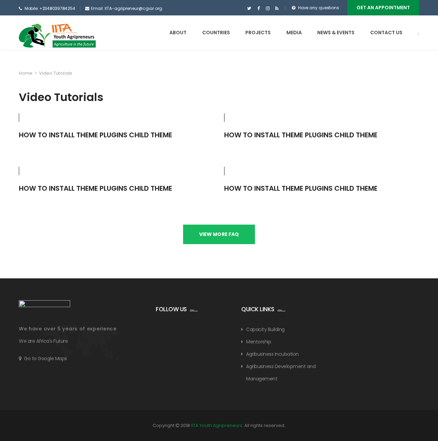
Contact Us (386, 32)
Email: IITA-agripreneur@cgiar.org (126, 8)
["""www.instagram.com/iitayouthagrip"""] (267, 8)
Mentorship (258, 341)
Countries (216, 32)
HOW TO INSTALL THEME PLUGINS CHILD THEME (95, 135)
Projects (258, 32)
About (177, 32)
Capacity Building (265, 329)
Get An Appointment (383, 7)
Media (294, 32)
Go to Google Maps (45, 358)
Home (26, 73)
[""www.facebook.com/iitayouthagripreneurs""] (258, 8)
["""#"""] (277, 8)
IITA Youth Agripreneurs (216, 425)
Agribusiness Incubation (272, 354)
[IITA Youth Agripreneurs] (57, 36)
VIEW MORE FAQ (219, 234)
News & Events (336, 32)
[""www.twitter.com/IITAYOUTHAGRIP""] (249, 8)
